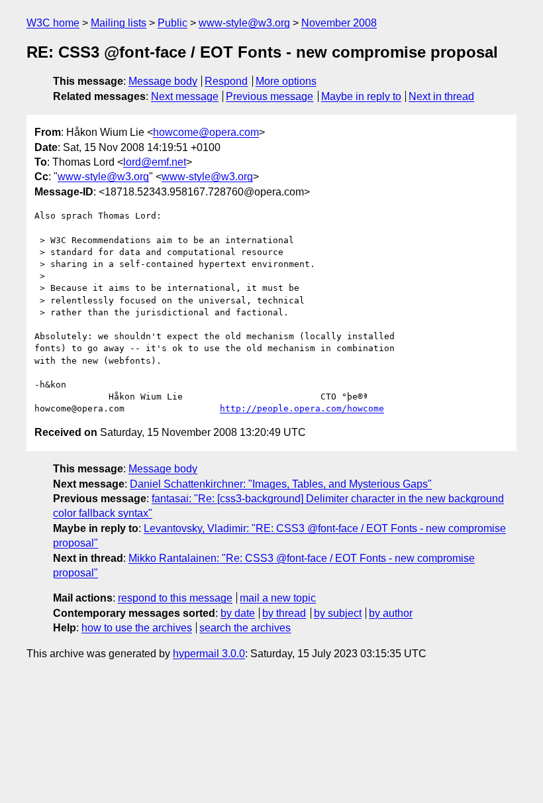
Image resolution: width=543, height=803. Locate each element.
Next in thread (441, 96)
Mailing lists (118, 22)
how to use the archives (136, 627)
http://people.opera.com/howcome (302, 408)
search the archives (245, 627)
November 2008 (339, 22)
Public (172, 22)
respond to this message (175, 598)
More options (286, 81)
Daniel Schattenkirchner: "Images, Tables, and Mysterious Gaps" (281, 484)
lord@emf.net (154, 162)
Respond (226, 81)
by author (391, 613)
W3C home (52, 22)
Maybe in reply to (361, 96)
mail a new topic (278, 598)
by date (238, 613)
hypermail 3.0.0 (209, 653)
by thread (284, 613)
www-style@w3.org (244, 22)
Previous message (269, 96)
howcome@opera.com (206, 132)
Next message (185, 96)
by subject (338, 613)
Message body (162, 81)
